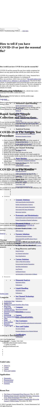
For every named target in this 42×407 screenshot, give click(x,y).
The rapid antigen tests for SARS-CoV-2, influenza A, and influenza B (20, 80)
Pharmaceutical (8, 380)
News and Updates (10, 371)
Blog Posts (7, 306)
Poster (6, 320)
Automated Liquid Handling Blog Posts (16, 304)
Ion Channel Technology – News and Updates (18, 317)
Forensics (7, 383)
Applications (8, 303)
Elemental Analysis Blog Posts (13, 311)
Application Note (9, 301)
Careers (6, 369)
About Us (7, 365)
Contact (6, 367)
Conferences (8, 308)
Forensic (6, 313)
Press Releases (8, 322)
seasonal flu (21, 225)
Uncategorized (8, 325)
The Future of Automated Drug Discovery (17, 394)
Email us (2, 233)
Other (5, 318)
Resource (7, 324)
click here (25, 31)
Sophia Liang (4, 293)
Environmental (8, 382)
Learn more (3, 99)
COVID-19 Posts (9, 310)
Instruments (7, 315)
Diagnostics (7, 378)
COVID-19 (30, 225)
